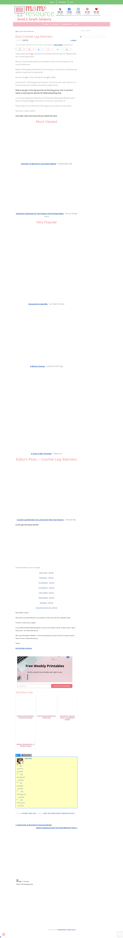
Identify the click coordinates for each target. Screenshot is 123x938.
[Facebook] (21, 777)
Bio (19, 755)
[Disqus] (46, 853)
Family (31, 813)
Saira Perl (28, 758)
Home (17, 31)
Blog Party (25, 813)
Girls (34, 813)
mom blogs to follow (68, 813)
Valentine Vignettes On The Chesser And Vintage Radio (40, 213)
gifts (49, 813)
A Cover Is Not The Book (41, 453)
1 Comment (73, 40)
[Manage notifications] (3, 934)
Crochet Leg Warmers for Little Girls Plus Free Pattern (40, 520)
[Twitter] (20, 768)
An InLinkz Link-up (23, 648)
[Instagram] (21, 794)
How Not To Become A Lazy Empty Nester (38, 164)
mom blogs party (56, 813)
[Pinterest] (21, 803)
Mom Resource (34, 13)
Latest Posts (27, 755)
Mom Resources (62, 929)
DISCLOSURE (58, 45)
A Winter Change (37, 366)
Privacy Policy (71, 929)
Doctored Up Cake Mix (38, 304)
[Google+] (20, 786)
